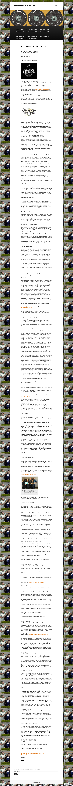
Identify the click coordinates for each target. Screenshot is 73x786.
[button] (29, 71)
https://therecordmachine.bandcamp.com (42, 89)
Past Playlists (35, 27)
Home (15, 27)
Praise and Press (41, 27)
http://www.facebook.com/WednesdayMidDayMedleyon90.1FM (32, 753)
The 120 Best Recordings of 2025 (31, 38)
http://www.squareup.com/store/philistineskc (28, 474)
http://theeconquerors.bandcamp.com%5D (28, 447)
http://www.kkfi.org (24, 754)
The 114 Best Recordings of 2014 (43, 29)
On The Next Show (28, 27)
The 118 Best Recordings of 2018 (19, 33)
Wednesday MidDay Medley (24, 5)
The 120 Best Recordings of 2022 (31, 36)
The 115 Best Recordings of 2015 (19, 31)
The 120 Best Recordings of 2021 (19, 36)
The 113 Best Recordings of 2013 (31, 29)
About (18, 27)
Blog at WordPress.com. (36, 782)
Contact (22, 27)
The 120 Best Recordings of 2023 (43, 36)
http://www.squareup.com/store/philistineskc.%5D (38, 634)
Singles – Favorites (49, 27)
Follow (16, 774)
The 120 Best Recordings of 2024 (19, 38)
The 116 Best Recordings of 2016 (31, 31)
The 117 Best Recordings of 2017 (43, 31)
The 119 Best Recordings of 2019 (31, 33)
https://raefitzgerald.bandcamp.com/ (27, 396)
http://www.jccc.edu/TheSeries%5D (40, 649)
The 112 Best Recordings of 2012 (19, 29)
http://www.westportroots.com (40, 271)
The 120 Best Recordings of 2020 (43, 33)
